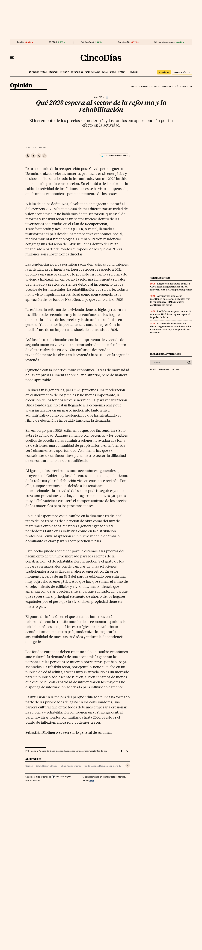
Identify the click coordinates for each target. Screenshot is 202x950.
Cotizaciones (77, 72)
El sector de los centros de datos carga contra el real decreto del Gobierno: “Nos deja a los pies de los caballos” (170, 328)
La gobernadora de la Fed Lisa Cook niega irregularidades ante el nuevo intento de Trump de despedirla (171, 286)
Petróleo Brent (87, 42)
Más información (33, 780)
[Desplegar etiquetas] (127, 765)
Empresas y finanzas (38, 72)
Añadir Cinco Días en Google (116, 156)
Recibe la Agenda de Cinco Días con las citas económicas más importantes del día (68, 751)
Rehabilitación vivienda (70, 766)
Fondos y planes (92, 72)
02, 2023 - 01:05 (35, 148)
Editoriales (133, 86)
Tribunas (155, 86)
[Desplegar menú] (12, 57)
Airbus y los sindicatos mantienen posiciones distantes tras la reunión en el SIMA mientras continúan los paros (170, 300)
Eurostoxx (164, 369)
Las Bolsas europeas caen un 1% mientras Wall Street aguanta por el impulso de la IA (170, 314)
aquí (91, 780)
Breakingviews (167, 86)
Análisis (144, 86)
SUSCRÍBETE (164, 72)
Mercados (53, 72)
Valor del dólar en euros (164, 42)
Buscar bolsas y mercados (165, 354)
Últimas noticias (109, 72)
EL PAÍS (132, 71)
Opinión (121, 72)
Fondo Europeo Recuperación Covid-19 (102, 766)
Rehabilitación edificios (46, 766)
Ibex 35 (20, 42)
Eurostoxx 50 (124, 42)
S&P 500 (53, 42)
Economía (64, 72)
